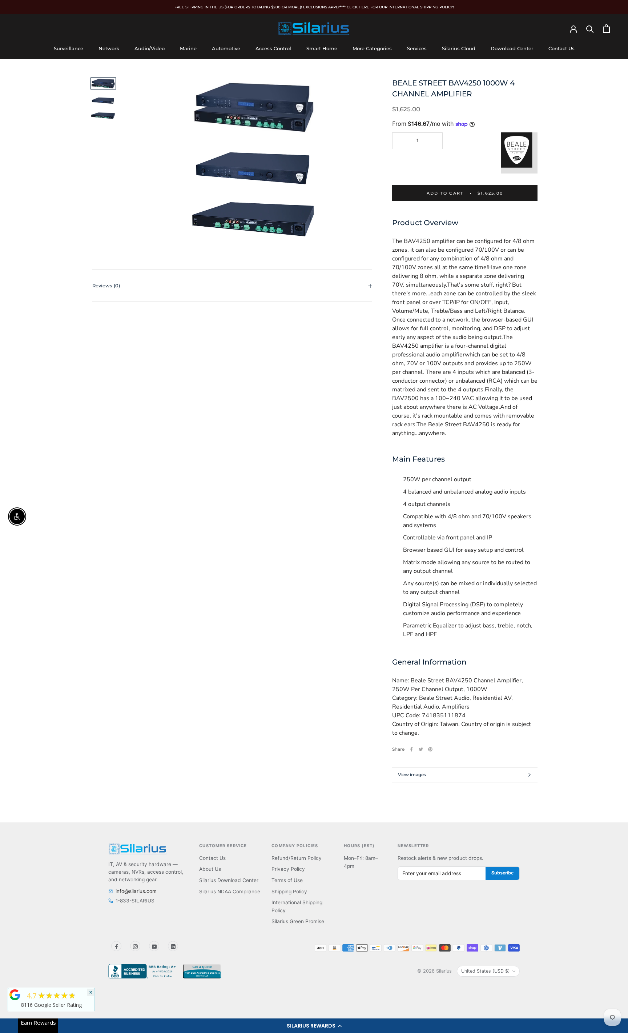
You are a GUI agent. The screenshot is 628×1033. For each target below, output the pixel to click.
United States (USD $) (485, 971)
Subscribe (502, 873)
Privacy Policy (288, 869)
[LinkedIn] (173, 946)
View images (412, 774)
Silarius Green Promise (297, 921)
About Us (210, 869)
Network (108, 48)
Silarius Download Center (228, 880)
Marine (188, 48)
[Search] (590, 28)
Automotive (226, 48)
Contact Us (561, 48)
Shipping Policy (289, 891)
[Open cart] (606, 28)
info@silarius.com (136, 891)
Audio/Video (149, 48)
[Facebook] (411, 749)
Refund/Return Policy (296, 858)
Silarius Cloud (458, 48)
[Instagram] (135, 946)
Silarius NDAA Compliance (229, 891)
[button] (314, 1025)
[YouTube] (154, 946)
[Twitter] (421, 749)
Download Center (512, 48)
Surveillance (68, 48)
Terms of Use (287, 880)
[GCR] (14, 994)
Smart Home (321, 48)
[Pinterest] (430, 749)
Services (417, 48)
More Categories (372, 48)
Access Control (273, 48)
